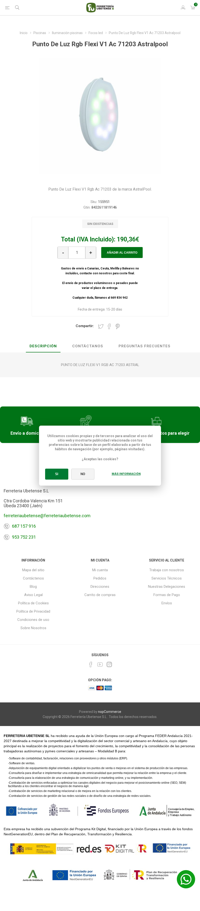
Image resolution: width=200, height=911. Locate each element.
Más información (126, 474)
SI (56, 474)
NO (82, 474)
